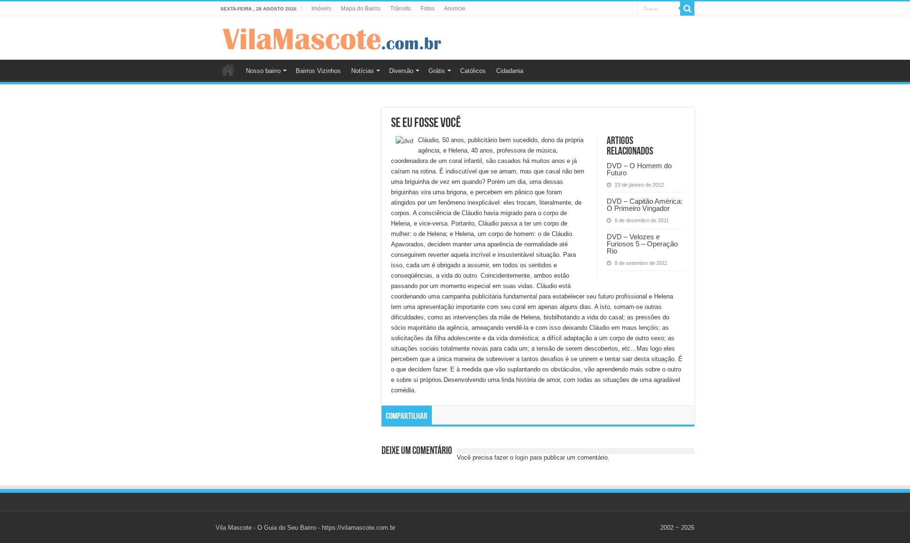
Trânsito (400, 8)
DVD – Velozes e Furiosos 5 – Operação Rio (642, 244)
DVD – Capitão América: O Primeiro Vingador (644, 204)
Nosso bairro (263, 70)
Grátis (436, 70)
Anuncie (454, 8)
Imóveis (321, 8)
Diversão (401, 70)
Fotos (427, 8)
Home (228, 70)
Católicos (473, 70)
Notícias (362, 70)
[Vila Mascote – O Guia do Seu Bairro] (332, 37)
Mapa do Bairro (361, 8)
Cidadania (509, 70)
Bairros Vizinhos (318, 70)
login (521, 457)
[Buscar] (687, 8)
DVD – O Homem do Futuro (639, 169)
